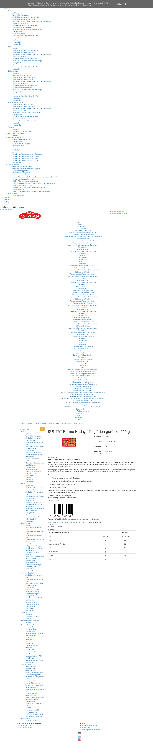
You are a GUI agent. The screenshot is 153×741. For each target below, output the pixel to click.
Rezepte (7, 200)
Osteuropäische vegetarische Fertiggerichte (26, 169)
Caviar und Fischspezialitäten (22, 139)
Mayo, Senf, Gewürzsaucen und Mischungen (27, 29)
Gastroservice (12, 193)
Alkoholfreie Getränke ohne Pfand (23, 19)
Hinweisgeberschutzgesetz (91, 730)
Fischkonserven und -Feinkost (22, 131)
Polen (10, 46)
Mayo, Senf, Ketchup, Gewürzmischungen (26, 112)
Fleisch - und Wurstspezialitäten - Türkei (25, 160)
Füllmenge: (98, 446)
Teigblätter (15, 150)
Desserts (15, 148)
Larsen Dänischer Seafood (17, 133)
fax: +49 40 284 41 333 (24, 727)
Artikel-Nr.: (98, 436)
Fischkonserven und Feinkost (22, 27)
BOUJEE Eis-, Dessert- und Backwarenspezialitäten (29, 187)
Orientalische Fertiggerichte (21, 173)
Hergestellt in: (98, 452)
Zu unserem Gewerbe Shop (118, 213)
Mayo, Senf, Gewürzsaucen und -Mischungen (27, 61)
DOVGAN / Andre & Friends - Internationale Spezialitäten (31, 191)
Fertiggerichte (17, 32)
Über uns (7, 198)
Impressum (86, 727)
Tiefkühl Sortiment (14, 164)
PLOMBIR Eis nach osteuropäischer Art (25, 181)
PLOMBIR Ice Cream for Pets (22, 185)
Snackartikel (16, 38)
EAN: (100, 441)
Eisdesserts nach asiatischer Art (23, 179)
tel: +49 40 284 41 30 (24, 725)
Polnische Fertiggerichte (20, 171)
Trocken (15, 135)
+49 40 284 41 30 (6, 209)
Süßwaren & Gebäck (19, 110)
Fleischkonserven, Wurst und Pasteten (25, 25)
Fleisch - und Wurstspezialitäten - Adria (25, 158)
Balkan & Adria (13, 71)
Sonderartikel (16, 44)
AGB (83, 723)
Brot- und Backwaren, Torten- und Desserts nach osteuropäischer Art (35, 177)
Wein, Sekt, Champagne (20, 15)
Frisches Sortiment (14, 137)
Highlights (7, 202)
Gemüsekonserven (18, 34)
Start (78, 222)
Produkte (7, 9)
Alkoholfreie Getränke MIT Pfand (23, 79)
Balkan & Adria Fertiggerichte (22, 175)
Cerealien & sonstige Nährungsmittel (24, 121)
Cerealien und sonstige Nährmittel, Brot (25, 36)
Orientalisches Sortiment (16, 102)
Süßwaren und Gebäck (20, 23)
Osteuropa (11, 11)
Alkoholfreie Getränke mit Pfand (22, 104)
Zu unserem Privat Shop (117, 211)
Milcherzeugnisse (18, 146)
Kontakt (6, 204)
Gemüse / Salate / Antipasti (21, 144)
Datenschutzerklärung (89, 725)
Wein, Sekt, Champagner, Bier (22, 75)
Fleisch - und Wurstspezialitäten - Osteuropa (27, 154)
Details (119, 4)
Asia (13, 152)
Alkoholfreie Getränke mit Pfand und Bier (25, 17)
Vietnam (11, 127)
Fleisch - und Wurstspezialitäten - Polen (25, 156)
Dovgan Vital (16, 42)
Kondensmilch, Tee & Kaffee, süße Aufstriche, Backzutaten (31, 21)
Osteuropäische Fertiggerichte (22, 166)
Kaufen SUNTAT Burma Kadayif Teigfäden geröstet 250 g (66, 522)
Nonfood (15, 40)
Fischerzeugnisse (18, 189)
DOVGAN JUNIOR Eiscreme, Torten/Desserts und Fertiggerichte (33, 183)
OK (125, 4)
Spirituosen (16, 13)
